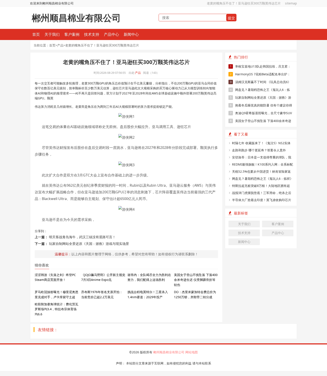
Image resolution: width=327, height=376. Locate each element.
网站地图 (191, 352)
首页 (36, 34)
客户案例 (71, 34)
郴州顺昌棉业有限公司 (169, 352)
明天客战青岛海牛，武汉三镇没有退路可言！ (82, 237)
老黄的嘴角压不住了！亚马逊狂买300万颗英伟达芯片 (244, 3)
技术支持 (91, 34)
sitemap (291, 3)
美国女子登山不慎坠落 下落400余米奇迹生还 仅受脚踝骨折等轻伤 (196, 280)
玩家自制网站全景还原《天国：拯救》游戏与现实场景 (89, 243)
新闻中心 (131, 34)
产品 (60, 45)
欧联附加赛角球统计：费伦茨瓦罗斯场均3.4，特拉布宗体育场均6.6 (56, 309)
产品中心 (111, 34)
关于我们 (52, 34)
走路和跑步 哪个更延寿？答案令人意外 (259, 150)
